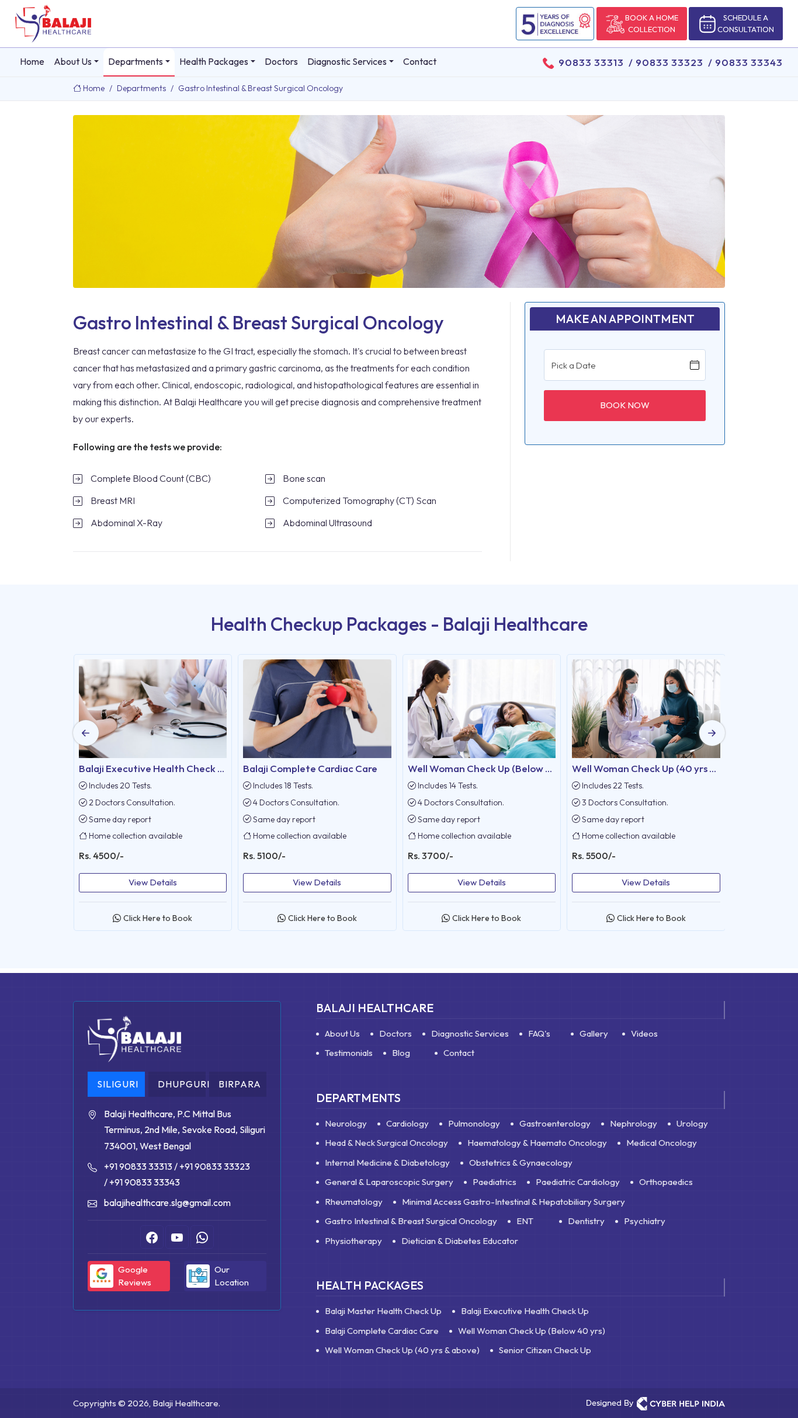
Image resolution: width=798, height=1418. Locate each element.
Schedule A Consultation (745, 23)
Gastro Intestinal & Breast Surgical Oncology (411, 1220)
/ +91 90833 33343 (142, 1182)
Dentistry (586, 1220)
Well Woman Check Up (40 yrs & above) (499, 768)
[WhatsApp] (202, 1237)
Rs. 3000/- (598, 855)
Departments (135, 61)
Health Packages (213, 61)
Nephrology (633, 1123)
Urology (692, 1123)
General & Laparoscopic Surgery (389, 1181)
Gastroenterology (555, 1123)
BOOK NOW (625, 405)
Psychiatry (644, 1220)
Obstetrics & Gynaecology (521, 1162)
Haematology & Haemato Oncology (537, 1142)
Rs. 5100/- (103, 855)
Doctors (281, 61)
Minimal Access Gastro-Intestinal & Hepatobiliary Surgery (513, 1201)
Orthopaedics (666, 1181)
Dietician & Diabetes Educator (459, 1240)
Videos (644, 1033)
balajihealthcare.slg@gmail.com (167, 1202)
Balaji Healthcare (374, 1008)
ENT (524, 1220)
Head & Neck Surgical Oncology (386, 1142)
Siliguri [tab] (117, 1084)
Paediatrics (494, 1181)
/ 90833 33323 (663, 62)
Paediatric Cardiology (578, 1181)
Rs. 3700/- (269, 855)
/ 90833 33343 (743, 62)
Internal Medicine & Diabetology (387, 1162)
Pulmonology (474, 1123)
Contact (419, 61)
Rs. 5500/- (432, 855)
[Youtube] (177, 1237)
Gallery (594, 1033)
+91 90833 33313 (138, 1166)
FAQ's (539, 1033)
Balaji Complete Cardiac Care (149, 768)
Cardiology (407, 1123)
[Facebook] (152, 1237)
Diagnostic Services (347, 61)
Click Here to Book (160, 918)
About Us (73, 61)
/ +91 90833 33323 (212, 1166)
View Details (155, 882)
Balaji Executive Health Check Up (525, 1310)
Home (32, 61)
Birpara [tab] (239, 1084)
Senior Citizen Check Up (629, 768)
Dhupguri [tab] (182, 1084)
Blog (401, 1052)
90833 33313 (591, 62)
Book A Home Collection (651, 23)
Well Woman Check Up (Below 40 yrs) (330, 768)
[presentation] (86, 733)
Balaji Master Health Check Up (383, 1310)
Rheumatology (354, 1201)
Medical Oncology (661, 1142)
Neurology (346, 1123)
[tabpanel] (177, 1158)
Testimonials (349, 1052)
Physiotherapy (353, 1240)
